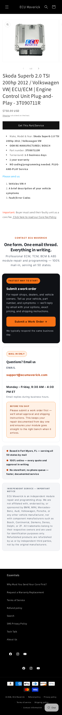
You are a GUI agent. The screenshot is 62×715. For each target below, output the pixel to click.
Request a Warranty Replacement (25, 592)
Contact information (32, 707)
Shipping (6, 115)
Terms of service (24, 702)
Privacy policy (50, 697)
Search (10, 615)
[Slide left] (23, 68)
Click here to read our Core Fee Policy (34, 217)
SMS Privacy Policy (17, 623)
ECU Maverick (19, 697)
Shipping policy (41, 702)
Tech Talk (12, 631)
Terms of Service (16, 600)
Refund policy (14, 608)
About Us (12, 639)
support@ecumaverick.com (27, 375)
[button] (7, 7)
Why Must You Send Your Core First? (27, 584)
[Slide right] (38, 68)
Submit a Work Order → (31, 321)
